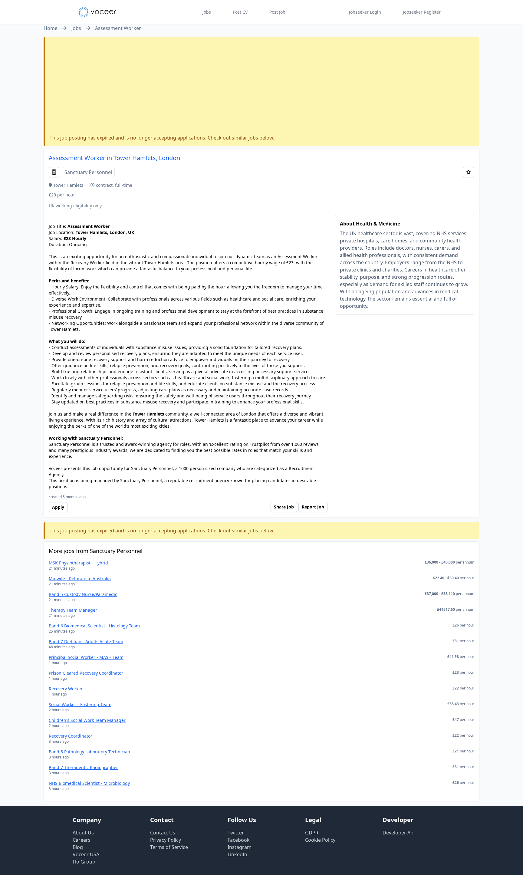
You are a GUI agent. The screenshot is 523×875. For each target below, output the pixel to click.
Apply (58, 507)
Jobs (206, 12)
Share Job (284, 507)
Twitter (236, 832)
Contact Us (162, 832)
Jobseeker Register (422, 12)
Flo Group (84, 861)
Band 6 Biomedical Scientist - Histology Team (94, 626)
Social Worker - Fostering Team (80, 704)
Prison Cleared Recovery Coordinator (86, 673)
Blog (78, 847)
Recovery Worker (66, 689)
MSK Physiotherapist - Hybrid (78, 563)
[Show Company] (54, 172)
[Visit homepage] (97, 12)
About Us (83, 832)
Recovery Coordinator (70, 736)
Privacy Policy (165, 840)
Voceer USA (86, 854)
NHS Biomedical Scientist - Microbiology (89, 783)
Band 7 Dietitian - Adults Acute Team (86, 641)
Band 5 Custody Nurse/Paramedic (83, 594)
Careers (81, 840)
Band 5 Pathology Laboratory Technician (89, 752)
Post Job (277, 12)
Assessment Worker (118, 28)
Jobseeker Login (365, 12)
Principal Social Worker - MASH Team (86, 657)
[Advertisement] (262, 86)
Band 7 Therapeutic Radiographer (83, 767)
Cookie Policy (320, 840)
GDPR (311, 832)
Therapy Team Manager (73, 610)
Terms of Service (169, 847)
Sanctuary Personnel (88, 172)
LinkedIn (237, 854)
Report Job (313, 507)
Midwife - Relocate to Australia (80, 578)
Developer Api (399, 832)
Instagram (240, 847)
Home (51, 28)
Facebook (239, 840)
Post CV (240, 12)
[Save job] (468, 172)
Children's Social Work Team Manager (87, 720)
